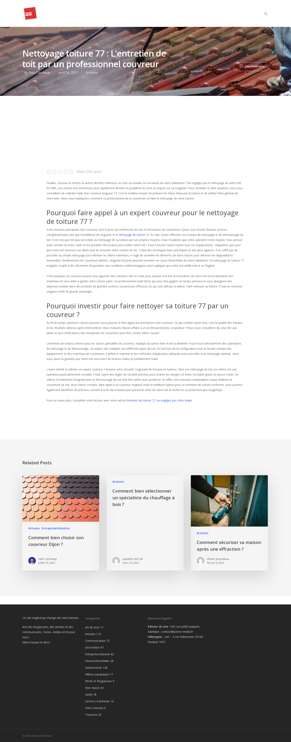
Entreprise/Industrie (55, 528)
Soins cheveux (94, 708)
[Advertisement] (145, 125)
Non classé (92, 688)
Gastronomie (93, 667)
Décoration (92, 647)
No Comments (254, 66)
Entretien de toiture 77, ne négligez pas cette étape (159, 400)
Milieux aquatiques (97, 674)
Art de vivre (92, 627)
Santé (88, 694)
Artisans (92, 72)
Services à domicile (97, 701)
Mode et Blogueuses (98, 681)
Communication (95, 641)
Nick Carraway (39, 72)
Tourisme (91, 715)
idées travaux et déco (36, 642)
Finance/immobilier (97, 661)
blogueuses (40, 627)
